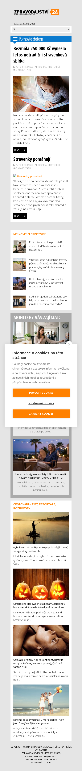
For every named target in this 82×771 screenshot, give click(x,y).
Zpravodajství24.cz (41, 746)
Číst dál (21, 150)
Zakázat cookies (41, 413)
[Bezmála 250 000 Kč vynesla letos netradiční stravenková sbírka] (41, 93)
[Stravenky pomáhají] (27, 176)
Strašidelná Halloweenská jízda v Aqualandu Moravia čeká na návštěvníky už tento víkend (39, 605)
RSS (54, 759)
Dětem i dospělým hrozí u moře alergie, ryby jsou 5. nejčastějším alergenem (38, 721)
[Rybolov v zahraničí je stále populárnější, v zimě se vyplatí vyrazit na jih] (41, 528)
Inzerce (30, 759)
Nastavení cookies (41, 762)
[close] (69, 344)
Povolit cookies (41, 392)
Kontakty (44, 759)
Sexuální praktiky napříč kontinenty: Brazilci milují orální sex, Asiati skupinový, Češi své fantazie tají (38, 663)
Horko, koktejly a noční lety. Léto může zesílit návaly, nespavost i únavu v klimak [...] (41, 475)
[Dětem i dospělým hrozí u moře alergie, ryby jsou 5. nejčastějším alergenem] (41, 700)
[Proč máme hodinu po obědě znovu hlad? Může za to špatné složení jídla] (41, 337)
